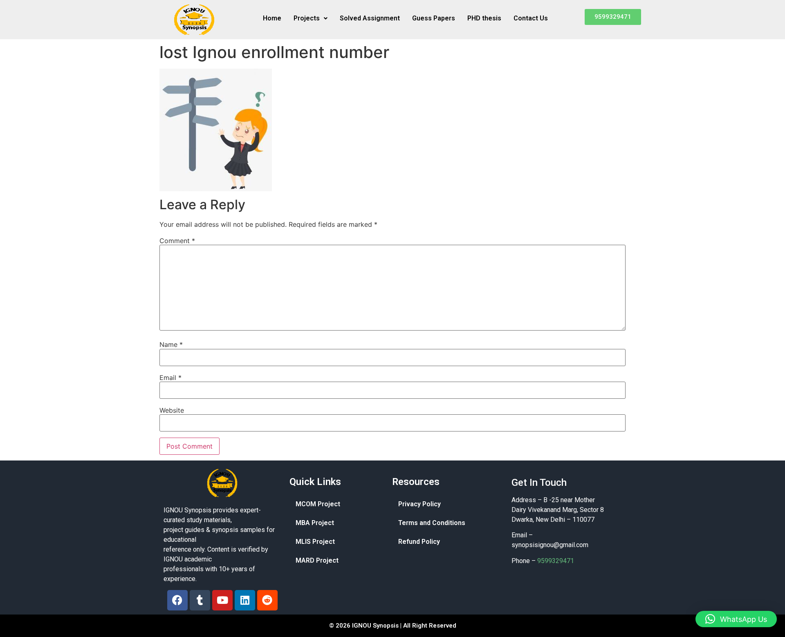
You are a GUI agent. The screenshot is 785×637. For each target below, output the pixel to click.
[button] (310, 18)
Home (272, 18)
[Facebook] (177, 600)
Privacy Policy (419, 504)
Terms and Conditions (431, 523)
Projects (307, 18)
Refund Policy (419, 541)
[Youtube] (222, 600)
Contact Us (531, 18)
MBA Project (315, 523)
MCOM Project (318, 504)
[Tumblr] (200, 600)
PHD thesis (484, 18)
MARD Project (317, 560)
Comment (177, 240)
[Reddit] (267, 600)
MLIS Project (315, 541)
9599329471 (555, 561)
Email (170, 377)
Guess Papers (433, 18)
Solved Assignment (370, 18)
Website (171, 410)
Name (171, 344)
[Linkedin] (245, 600)
